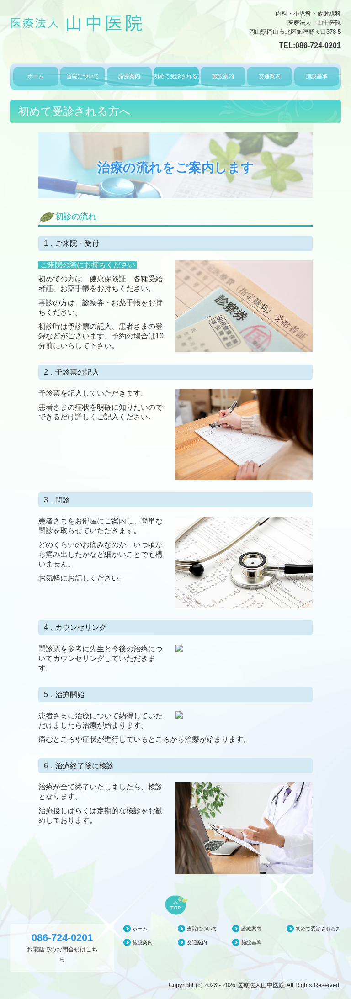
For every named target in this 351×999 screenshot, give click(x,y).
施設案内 (223, 76)
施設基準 (317, 76)
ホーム (35, 76)
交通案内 (270, 76)
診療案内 (129, 76)
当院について (82, 76)
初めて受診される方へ (176, 76)
